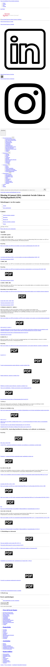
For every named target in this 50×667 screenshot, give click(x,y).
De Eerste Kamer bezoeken (8, 620)
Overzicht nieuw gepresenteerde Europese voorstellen (10, 590)
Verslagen (5, 662)
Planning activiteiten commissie (9, 221)
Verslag (4, 223)
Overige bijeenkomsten (7, 648)
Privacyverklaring (7, 664)
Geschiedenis (5, 618)
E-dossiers (5, 659)
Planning (4, 644)
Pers (4, 5)
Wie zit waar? (5, 636)
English (4, 6)
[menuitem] (7, 137)
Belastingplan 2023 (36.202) (5, 334)
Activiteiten (6, 641)
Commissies (5, 632)
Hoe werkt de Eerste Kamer (8, 613)
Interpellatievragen (6, 655)
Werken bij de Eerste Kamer (8, 622)
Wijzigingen (5, 637)
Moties (4, 657)
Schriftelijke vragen (6, 656)
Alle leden (5, 630)
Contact (4, 4)
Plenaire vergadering (7, 645)
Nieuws (4, 643)
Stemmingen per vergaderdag (8, 647)
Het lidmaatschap (6, 615)
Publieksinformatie (6, 619)
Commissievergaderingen (8, 646)
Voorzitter (5, 629)
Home (4, 3)
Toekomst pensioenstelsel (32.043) (7, 302)
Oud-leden (5, 638)
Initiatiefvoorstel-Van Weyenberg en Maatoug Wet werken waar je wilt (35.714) (15, 426)
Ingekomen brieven (6, 661)
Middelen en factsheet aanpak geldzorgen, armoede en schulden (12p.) (14, 385)
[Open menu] (13, 138)
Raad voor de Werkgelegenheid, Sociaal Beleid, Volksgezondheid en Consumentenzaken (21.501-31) (20, 508)
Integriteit (5, 634)
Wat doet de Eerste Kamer (8, 612)
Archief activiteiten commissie (9, 215)
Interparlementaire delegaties (8, 635)
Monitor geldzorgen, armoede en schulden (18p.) (9, 375)
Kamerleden (7, 627)
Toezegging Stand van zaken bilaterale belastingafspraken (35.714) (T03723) (15, 424)
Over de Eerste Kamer (10, 610)
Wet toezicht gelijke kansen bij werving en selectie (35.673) (11, 545)
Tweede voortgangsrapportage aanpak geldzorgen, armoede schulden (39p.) (15, 365)
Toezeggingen (5, 658)
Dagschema (5, 217)
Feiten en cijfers (6, 614)
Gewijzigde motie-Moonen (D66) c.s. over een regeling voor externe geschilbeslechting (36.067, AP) (19, 257)
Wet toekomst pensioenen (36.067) (7, 259)
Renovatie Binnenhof (7, 621)
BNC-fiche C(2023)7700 (5, 442)
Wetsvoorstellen (6, 654)
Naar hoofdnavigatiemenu (14, 1)
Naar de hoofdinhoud (4, 1)
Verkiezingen (5, 616)
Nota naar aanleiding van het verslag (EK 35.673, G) (10, 543)
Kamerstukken (7, 651)
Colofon (4, 624)
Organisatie (5, 623)
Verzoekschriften (6, 660)
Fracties (4, 631)
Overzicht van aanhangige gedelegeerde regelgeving (10, 580)
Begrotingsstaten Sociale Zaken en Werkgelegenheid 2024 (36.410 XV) (14, 332)
